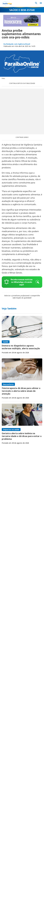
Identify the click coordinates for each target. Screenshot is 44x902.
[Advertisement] (22, 111)
